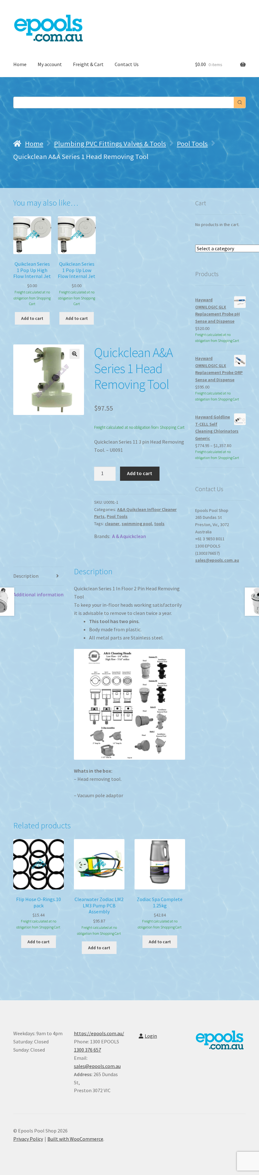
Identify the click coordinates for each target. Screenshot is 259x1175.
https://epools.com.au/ (99, 1033)
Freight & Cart (88, 64)
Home (20, 64)
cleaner (112, 523)
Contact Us (127, 64)
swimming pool (137, 523)
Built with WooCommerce (75, 1139)
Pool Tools (192, 143)
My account (50, 64)
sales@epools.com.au (217, 560)
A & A (117, 536)
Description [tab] (26, 576)
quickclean (134, 536)
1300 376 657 (87, 1050)
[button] (74, 354)
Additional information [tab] (38, 594)
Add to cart (139, 473)
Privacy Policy (28, 1139)
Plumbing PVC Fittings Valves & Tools (110, 143)
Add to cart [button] (32, 318)
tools (159, 523)
